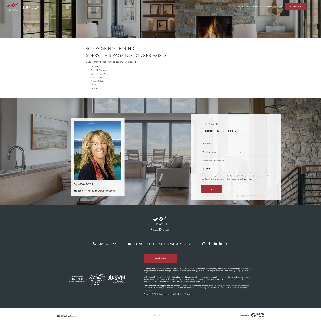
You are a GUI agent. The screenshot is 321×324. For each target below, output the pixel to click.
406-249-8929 (245, 7)
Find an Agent (97, 77)
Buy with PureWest (99, 70)
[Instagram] (204, 244)
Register (94, 85)
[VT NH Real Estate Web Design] (252, 315)
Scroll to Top (160, 258)
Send (211, 189)
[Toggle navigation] (313, 7)
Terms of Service (253, 196)
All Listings (95, 66)
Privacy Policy (247, 179)
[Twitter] (226, 244)
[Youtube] (215, 244)
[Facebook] (209, 244)
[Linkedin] (221, 244)
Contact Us (96, 88)
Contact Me (295, 7)
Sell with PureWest (99, 74)
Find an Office (97, 81)
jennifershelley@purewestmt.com (269, 7)
